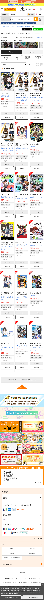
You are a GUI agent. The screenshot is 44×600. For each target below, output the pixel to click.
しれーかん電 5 (35, 194)
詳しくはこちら (38, 538)
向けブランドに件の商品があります (22, 379)
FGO (7, 480)
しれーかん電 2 (20, 343)
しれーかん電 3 (35, 293)
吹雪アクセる (5, 93)
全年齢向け (5, 14)
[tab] (17, 58)
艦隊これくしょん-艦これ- (17, 33)
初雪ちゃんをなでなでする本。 (21, 145)
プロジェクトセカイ (7, 23)
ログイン (35, 9)
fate (26, 23)
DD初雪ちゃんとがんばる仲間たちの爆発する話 (21, 294)
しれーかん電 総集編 (21, 195)
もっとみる (39, 482)
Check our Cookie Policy (11, 597)
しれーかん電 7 (35, 144)
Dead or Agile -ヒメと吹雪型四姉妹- (36, 94)
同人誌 (12, 26)
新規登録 (28, 9)
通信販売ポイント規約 (35, 579)
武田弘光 (9, 476)
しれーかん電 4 (35, 242)
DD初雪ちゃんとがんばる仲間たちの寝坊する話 (36, 345)
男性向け (31, 14)
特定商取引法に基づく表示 (13, 586)
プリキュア (32, 23)
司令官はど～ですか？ (6, 344)
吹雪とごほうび (20, 242)
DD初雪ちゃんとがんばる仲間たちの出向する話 (7, 244)
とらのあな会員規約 (22, 579)
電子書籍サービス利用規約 (10, 582)
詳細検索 (40, 19)
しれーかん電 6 (6, 194)
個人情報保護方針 (25, 582)
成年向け (12, 14)
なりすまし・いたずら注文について (30, 586)
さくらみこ (9, 474)
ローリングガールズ (12, 478)
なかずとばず (19, 23)
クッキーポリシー (37, 582)
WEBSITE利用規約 (9, 579)
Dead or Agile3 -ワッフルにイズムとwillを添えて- (7, 145)
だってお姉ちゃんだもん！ (7, 294)
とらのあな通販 (5, 26)
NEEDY (8, 472)
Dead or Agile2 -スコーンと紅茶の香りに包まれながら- (21, 95)
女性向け (39, 14)
